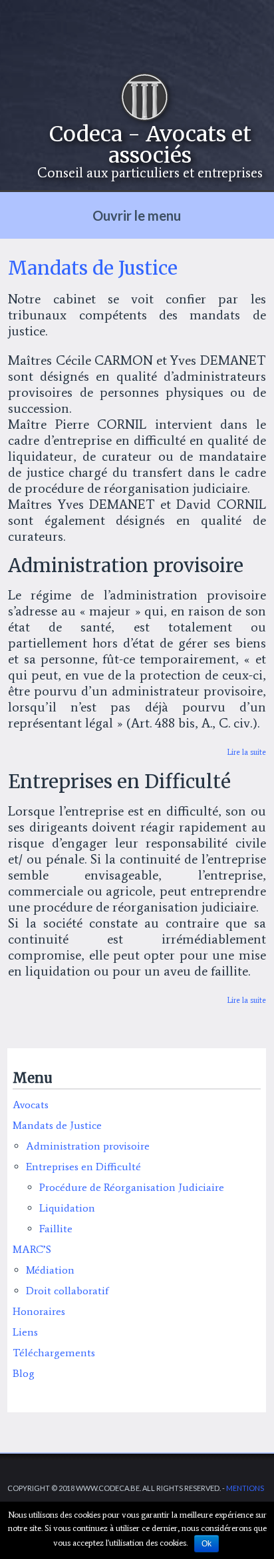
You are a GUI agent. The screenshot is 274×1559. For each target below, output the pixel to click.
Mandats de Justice (57, 1125)
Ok (206, 1543)
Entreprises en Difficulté (83, 1166)
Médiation (50, 1270)
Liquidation (67, 1208)
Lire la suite (246, 752)
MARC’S (32, 1249)
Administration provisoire (88, 1146)
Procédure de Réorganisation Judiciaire (131, 1187)
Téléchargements (54, 1352)
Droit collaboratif (67, 1290)
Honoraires (39, 1311)
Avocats (31, 1104)
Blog (24, 1373)
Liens (25, 1332)
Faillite (55, 1228)
